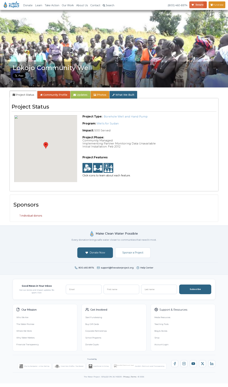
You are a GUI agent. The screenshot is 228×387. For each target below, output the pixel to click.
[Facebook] (174, 363)
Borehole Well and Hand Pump (126, 116)
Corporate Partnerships (96, 331)
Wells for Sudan (108, 123)
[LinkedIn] (211, 363)
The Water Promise (25, 324)
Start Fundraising (93, 317)
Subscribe (195, 289)
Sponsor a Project (132, 252)
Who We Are (22, 317)
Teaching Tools (161, 324)
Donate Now (97, 252)
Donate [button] (28, 5)
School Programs (93, 337)
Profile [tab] (55, 94)
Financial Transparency (27, 344)
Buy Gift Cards (92, 324)
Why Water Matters (25, 337)
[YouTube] (193, 363)
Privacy (126, 377)
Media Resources (162, 317)
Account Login (161, 344)
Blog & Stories (160, 331)
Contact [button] (95, 5)
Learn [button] (38, 5)
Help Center (146, 267)
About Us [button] (82, 5)
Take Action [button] (52, 5)
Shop (156, 337)
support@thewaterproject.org (117, 267)
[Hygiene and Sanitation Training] (108, 168)
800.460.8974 (86, 267)
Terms (133, 377)
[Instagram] (184, 363)
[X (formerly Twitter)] (202, 363)
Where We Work (24, 331)
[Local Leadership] (87, 168)
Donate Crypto (92, 344)
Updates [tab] (81, 94)
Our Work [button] (68, 5)
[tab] (23, 95)
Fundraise (218, 4)
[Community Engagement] (98, 168)
